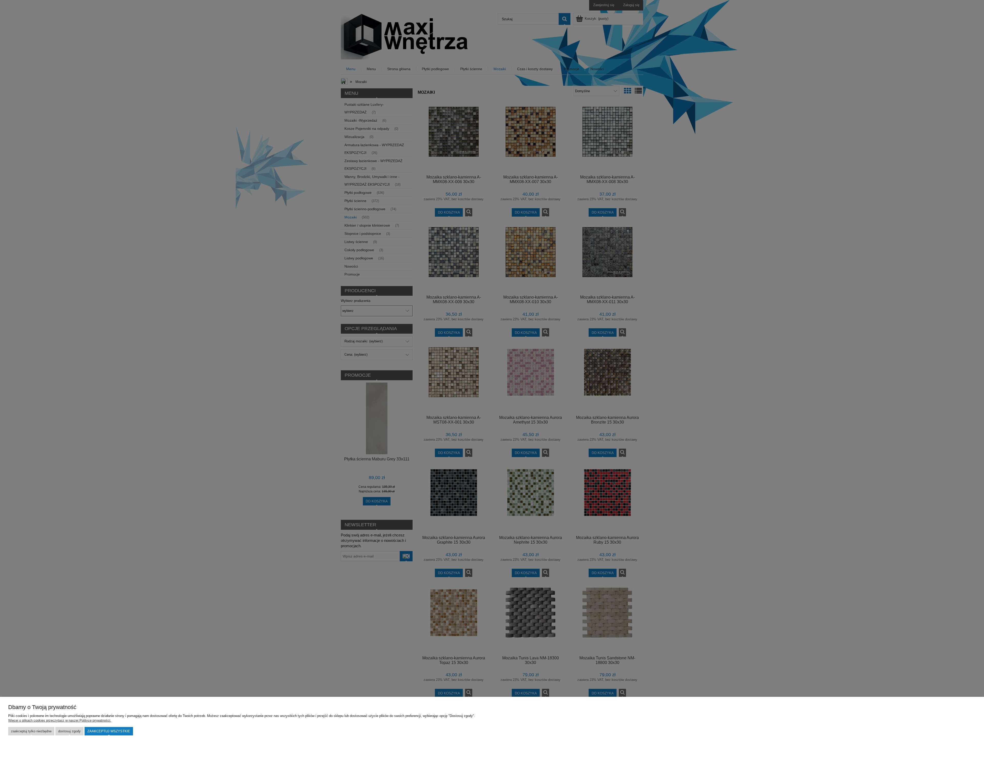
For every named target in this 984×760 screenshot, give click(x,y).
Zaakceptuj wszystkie (108, 731)
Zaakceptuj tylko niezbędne (31, 731)
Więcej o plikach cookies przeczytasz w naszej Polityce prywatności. (59, 720)
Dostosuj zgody (69, 731)
